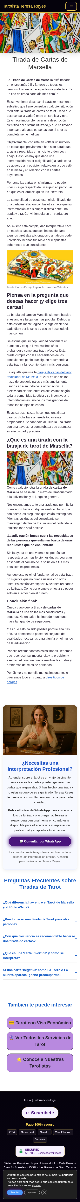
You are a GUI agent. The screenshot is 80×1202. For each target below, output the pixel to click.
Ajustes (32, 1192)
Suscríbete (42, 1112)
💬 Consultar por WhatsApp (40, 841)
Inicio (27, 1100)
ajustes (36, 1185)
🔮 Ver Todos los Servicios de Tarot (40, 1041)
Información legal (45, 1100)
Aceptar (15, 1192)
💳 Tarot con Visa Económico (40, 1022)
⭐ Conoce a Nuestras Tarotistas (40, 1063)
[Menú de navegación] (71, 6)
